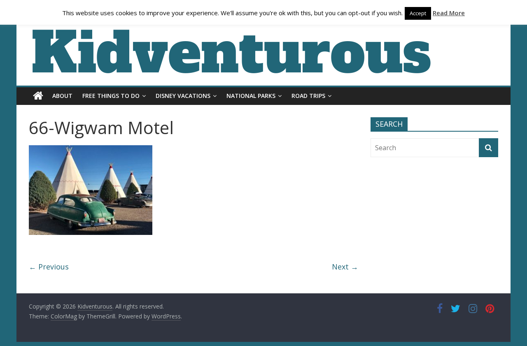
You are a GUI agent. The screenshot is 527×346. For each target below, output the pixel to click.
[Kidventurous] (38, 95)
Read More (449, 13)
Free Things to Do (111, 96)
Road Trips (308, 96)
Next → (345, 267)
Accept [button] (418, 13)
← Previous (49, 267)
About (62, 96)
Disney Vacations (183, 96)
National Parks (250, 96)
